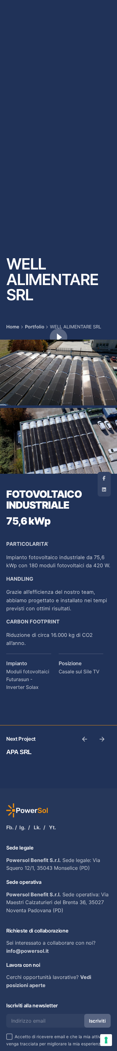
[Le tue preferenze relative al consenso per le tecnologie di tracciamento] (106, 1040)
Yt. (52, 827)
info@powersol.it (27, 951)
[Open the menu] (15, 63)
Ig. (22, 827)
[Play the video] (58, 337)
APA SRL (19, 751)
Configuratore (90, 62)
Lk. (37, 827)
